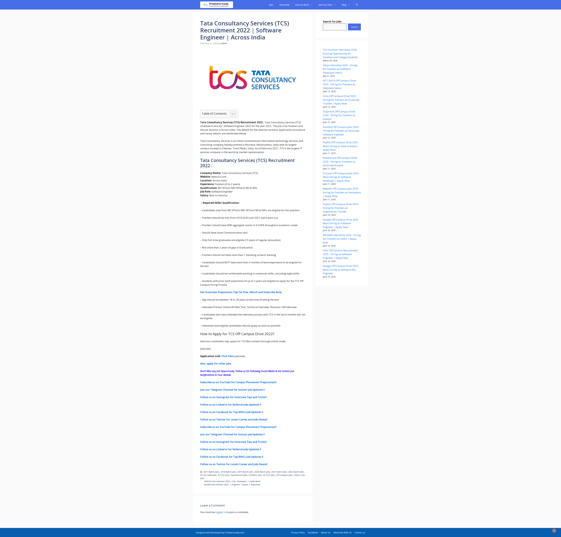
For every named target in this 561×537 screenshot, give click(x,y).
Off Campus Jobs (284, 475)
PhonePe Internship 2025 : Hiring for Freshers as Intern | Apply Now (342, 238)
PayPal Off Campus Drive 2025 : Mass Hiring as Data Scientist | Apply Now (341, 146)
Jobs (271, 4)
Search (354, 26)
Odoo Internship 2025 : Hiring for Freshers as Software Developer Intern (340, 69)
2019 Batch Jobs (245, 471)
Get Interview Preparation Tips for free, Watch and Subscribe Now (241, 292)
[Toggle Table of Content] (231, 113)
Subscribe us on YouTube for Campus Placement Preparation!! (238, 382)
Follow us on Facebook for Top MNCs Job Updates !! (231, 412)
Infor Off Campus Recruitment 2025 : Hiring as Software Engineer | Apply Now (340, 254)
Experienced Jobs (239, 475)
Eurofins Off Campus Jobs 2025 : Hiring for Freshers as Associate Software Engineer (341, 130)
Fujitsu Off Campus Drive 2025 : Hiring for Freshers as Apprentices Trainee (341, 207)
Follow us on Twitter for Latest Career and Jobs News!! (233, 419)
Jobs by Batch (302, 4)
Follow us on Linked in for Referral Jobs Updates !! (230, 404)
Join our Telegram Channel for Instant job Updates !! (232, 389)
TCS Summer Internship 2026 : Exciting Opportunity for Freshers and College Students (340, 53)
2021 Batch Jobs (279, 471)
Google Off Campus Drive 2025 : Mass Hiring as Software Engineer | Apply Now (341, 223)
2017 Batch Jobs (211, 471)
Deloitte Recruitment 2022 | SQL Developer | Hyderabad (232, 481)
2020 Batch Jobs (262, 471)
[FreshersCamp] (216, 4)
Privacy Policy (298, 532)
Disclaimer (313, 532)
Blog (344, 4)
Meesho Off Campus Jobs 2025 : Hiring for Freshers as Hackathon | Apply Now (342, 192)
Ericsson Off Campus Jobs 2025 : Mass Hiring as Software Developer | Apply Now (341, 177)
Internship (284, 4)
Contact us (360, 532)
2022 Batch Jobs (296, 471)
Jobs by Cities (325, 4)
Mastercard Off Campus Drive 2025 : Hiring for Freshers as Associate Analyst (340, 161)
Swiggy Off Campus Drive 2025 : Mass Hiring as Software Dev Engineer (341, 269)
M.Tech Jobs (269, 475)
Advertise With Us (342, 532)
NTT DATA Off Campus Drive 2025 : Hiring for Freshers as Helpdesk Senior (339, 84)
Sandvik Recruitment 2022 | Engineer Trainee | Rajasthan (232, 484)
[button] (357, 4)
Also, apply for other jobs (215, 363)
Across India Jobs (208, 475)
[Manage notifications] (554, 530)
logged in (220, 512)
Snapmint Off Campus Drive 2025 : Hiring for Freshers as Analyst (339, 115)
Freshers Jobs (255, 475)
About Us (325, 532)
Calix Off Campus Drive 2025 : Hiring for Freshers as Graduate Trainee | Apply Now (341, 99)
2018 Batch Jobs (228, 471)
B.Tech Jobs (224, 475)
